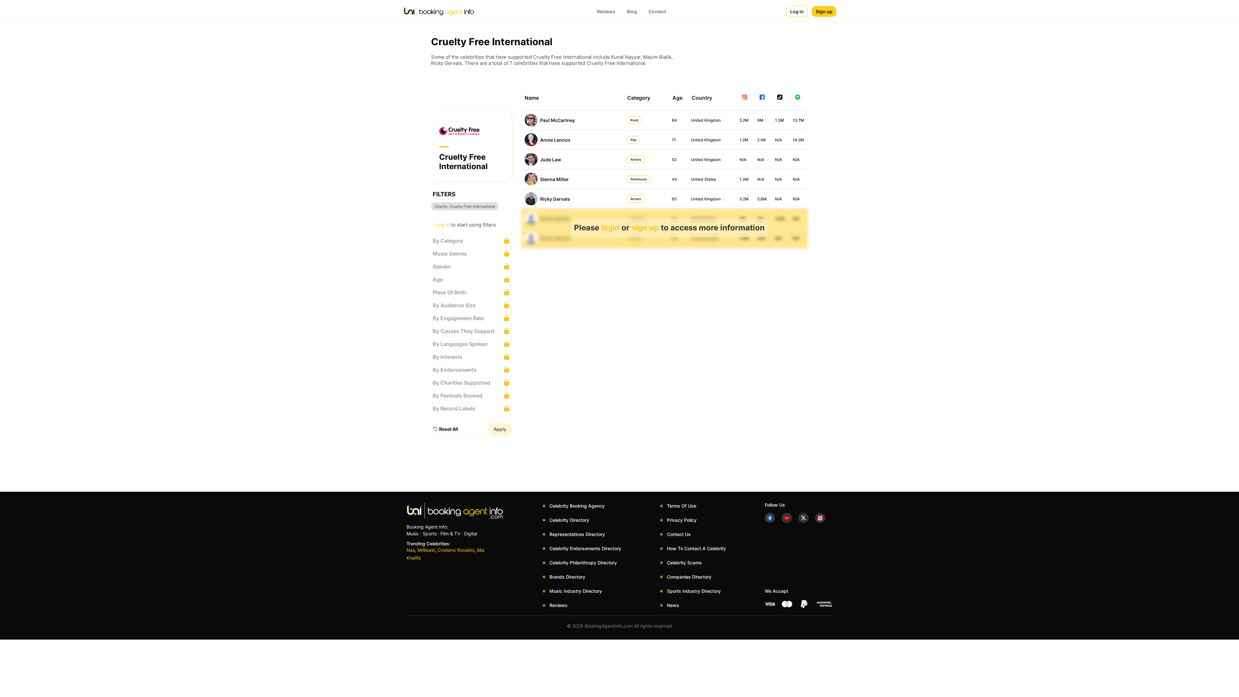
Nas (411, 550)
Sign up (824, 11)
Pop (633, 140)
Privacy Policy (682, 520)
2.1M (761, 139)
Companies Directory (689, 577)
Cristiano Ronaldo (456, 550)
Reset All (448, 429)
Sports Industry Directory (694, 591)
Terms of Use (681, 506)
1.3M (779, 120)
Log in (797, 11)
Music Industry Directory (575, 591)
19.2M (798, 139)
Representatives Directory (577, 534)
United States (703, 179)
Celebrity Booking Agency (577, 506)
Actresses (638, 179)
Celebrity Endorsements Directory (585, 548)
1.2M (744, 139)
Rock (634, 120)
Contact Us (679, 534)
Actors (635, 159)
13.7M (798, 120)
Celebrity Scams (684, 562)
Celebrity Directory (569, 520)
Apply (499, 429)
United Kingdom (706, 120)
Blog (632, 11)
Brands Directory (567, 577)
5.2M (744, 120)
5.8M (762, 199)
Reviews (606, 11)
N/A (778, 139)
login (610, 227)
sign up (645, 227)
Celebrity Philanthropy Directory (583, 562)
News (673, 605)
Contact (657, 11)
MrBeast (426, 550)
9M (760, 120)
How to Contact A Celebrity (696, 548)
